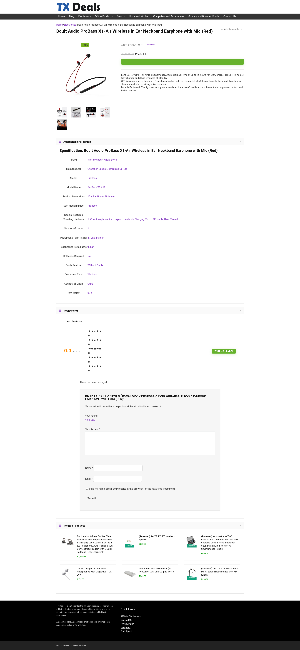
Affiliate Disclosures (131, 616)
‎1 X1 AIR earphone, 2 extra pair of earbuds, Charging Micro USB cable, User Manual (133, 219)
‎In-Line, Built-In (96, 237)
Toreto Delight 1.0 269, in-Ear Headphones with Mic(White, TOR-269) (94, 571)
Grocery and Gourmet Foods (203, 16)
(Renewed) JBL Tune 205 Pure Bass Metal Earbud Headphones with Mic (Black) (219, 571)
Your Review (92, 429)
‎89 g (90, 292)
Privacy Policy (127, 624)
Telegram (125, 627)
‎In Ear (91, 246)
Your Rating (91, 415)
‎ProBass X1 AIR (96, 187)
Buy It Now (182, 62)
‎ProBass (92, 178)
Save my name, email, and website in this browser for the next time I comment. (132, 488)
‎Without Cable (95, 265)
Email (89, 478)
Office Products (104, 16)
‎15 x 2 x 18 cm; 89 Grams (101, 196)
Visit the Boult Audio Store (102, 159)
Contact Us (229, 16)
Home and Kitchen (139, 16)
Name (89, 468)
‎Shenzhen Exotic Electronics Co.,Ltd (107, 168)
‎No (89, 256)
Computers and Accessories (168, 16)
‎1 (88, 228)
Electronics (84, 16)
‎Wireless (92, 274)
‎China (90, 283)
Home (61, 16)
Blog (71, 16)
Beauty (121, 16)
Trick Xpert (126, 631)
